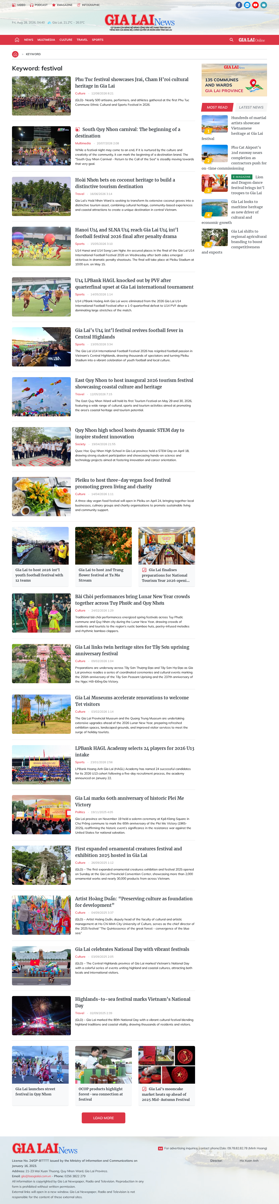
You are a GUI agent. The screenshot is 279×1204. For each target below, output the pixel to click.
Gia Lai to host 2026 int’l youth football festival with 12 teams (39, 575)
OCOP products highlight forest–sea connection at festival (101, 1094)
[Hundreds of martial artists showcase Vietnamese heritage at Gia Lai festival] (215, 124)
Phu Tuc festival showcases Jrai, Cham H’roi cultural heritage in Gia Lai (132, 83)
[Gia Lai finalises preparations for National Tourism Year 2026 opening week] (166, 546)
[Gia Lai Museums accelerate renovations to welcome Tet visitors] (41, 714)
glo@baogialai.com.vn (36, 1176)
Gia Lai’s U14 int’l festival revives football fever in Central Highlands (129, 334)
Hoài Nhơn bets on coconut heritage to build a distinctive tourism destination (125, 183)
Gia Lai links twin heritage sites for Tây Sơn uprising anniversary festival (132, 650)
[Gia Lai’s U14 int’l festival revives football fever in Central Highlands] (41, 346)
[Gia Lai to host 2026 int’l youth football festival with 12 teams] (40, 546)
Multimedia (46, 39)
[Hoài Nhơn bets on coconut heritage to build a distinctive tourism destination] (41, 196)
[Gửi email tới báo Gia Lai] (263, 5)
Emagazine (64, 5)
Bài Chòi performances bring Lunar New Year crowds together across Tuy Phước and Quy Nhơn (132, 600)
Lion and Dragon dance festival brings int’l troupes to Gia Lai (247, 185)
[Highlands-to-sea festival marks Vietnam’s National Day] (41, 1015)
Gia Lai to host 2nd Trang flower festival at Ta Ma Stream (101, 575)
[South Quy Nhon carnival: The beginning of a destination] (41, 145)
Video (21, 5)
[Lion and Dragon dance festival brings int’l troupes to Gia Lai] (215, 183)
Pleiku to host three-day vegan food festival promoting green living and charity (123, 483)
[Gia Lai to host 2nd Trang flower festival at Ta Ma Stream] (103, 546)
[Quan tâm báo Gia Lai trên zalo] (247, 5)
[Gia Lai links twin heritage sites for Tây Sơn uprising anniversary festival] (41, 663)
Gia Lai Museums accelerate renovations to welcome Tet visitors (132, 701)
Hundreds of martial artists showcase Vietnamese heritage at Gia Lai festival (234, 128)
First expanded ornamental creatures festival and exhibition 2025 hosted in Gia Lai (128, 852)
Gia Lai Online (252, 40)
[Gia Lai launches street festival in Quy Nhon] (40, 1065)
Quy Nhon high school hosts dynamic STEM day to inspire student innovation (129, 433)
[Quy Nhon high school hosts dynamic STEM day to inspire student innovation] (41, 446)
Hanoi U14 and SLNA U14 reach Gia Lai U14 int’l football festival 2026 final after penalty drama (126, 233)
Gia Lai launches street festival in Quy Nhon (35, 1091)
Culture (66, 39)
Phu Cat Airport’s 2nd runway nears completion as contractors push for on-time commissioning (234, 157)
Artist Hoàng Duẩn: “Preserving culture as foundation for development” (134, 902)
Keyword (33, 54)
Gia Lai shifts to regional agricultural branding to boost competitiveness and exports (234, 241)
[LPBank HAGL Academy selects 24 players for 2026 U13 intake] (41, 764)
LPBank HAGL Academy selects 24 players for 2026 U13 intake (134, 752)
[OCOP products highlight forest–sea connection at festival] (103, 1065)
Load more (103, 1118)
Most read (217, 107)
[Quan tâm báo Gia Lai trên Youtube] (255, 5)
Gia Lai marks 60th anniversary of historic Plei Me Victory (129, 801)
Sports (97, 39)
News (28, 39)
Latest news (251, 107)
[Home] (17, 40)
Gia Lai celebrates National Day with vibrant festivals (132, 949)
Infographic (91, 5)
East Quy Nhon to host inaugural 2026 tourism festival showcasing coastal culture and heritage (134, 384)
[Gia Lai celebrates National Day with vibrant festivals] (41, 965)
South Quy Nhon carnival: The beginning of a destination (127, 133)
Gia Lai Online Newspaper (139, 22)
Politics (80, 812)
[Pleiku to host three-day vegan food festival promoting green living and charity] (41, 496)
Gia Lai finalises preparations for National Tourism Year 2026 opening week (166, 575)
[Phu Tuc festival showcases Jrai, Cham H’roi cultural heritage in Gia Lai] (41, 96)
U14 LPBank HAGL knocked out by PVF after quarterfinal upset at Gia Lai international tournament (134, 284)
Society (81, 444)
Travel (82, 39)
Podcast (41, 5)
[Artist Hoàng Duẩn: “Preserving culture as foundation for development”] (41, 915)
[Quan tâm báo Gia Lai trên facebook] (239, 5)
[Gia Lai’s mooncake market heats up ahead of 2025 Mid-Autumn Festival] (166, 1065)
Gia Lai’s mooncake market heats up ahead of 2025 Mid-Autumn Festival (166, 1094)
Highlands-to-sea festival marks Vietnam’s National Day (133, 1002)
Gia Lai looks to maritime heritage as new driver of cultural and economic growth (232, 212)
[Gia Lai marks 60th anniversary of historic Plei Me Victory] (41, 814)
